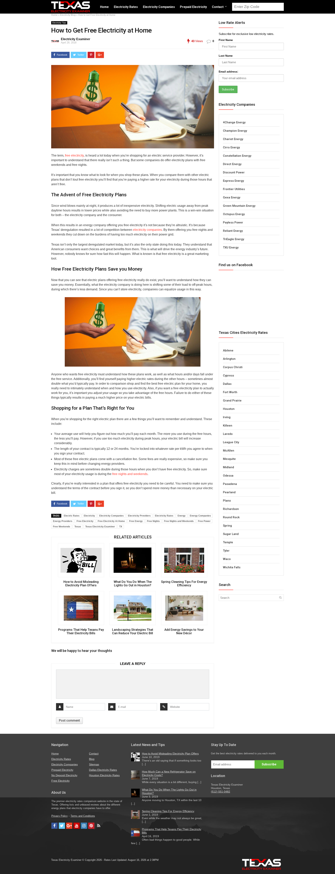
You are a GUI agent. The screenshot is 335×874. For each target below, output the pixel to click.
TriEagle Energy (233, 239)
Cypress (228, 375)
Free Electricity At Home (111, 521)
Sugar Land (231, 534)
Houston (229, 409)
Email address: (228, 71)
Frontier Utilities (234, 189)
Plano (227, 500)
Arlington (229, 359)
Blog (91, 759)
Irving (227, 417)
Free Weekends (61, 526)
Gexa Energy (231, 197)
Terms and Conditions (83, 816)
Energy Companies (200, 515)
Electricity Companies (159, 7)
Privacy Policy (59, 816)
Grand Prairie (232, 400)
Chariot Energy (233, 139)
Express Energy (233, 181)
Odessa (228, 475)
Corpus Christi (233, 367)
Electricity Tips (59, 23)
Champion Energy (235, 130)
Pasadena (230, 484)
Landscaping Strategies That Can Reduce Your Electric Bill (132, 631)
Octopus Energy (234, 214)
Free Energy (136, 521)
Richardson (231, 509)
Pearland (229, 492)
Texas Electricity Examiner (100, 526)
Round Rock (231, 517)
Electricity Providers (139, 515)
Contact (218, 7)
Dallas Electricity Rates (103, 769)
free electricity (74, 155)
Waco (227, 559)
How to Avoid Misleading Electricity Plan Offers (81, 583)
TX (120, 526)
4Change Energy (234, 122)
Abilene (228, 350)
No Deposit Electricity (64, 775)
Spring (227, 525)
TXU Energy (230, 247)
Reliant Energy (233, 231)
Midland (228, 467)
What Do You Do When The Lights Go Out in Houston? (133, 583)
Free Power (204, 521)
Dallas (227, 384)
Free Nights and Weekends (179, 521)
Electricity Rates (126, 7)
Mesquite (229, 459)
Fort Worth (230, 392)
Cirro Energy (231, 147)
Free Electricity (85, 521)
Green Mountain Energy (239, 206)
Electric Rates (71, 515)
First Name (226, 40)
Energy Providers (62, 521)
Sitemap (94, 764)
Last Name (226, 55)
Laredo (228, 434)
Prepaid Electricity (193, 7)
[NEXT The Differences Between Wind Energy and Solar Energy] (331, 864)
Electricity (89, 515)
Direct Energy (232, 164)
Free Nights (153, 521)
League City (231, 442)
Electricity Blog (68, 15)
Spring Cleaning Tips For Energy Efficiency (184, 583)
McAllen (228, 450)
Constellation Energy (237, 155)
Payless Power (233, 222)
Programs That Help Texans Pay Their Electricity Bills (81, 631)
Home (104, 7)
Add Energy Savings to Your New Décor (184, 631)
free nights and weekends (130, 474)
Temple (228, 542)
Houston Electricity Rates (104, 775)
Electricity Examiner (75, 39)
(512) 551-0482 (220, 791)
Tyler (226, 550)
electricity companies (147, 229)
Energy (182, 515)
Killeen (227, 425)
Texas (77, 526)
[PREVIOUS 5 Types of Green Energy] (4, 864)
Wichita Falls (231, 567)
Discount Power (234, 172)
